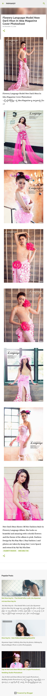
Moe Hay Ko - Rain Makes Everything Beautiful (18, 638)
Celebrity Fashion (9, 550)
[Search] (44, 3)
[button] (4, 30)
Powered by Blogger (25, 693)
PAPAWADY (11, 3)
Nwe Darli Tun (23, 550)
